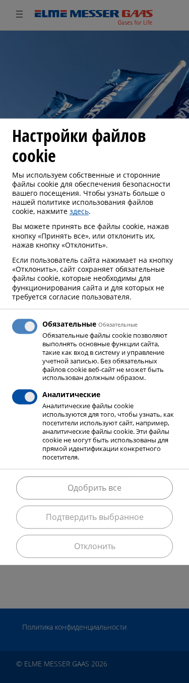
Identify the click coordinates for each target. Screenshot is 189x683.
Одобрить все (94, 487)
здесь (79, 211)
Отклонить (94, 546)
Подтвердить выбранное (95, 516)
